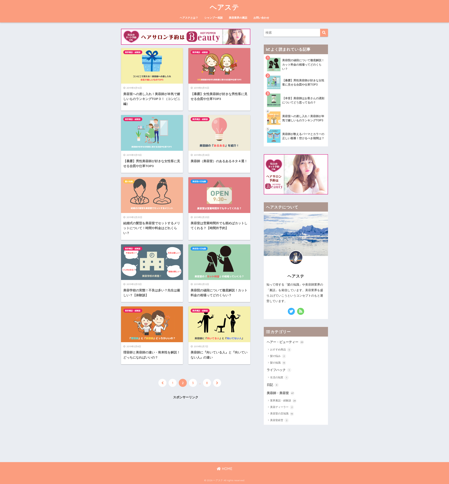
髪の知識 (129, 181)
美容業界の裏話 (238, 17)
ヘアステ (224, 7)
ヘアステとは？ (189, 17)
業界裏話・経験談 (132, 52)
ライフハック (278, 370)
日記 (272, 385)
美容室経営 (278, 420)
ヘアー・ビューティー (285, 342)
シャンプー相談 (213, 17)
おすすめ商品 (280, 349)
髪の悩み (277, 355)
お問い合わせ (261, 17)
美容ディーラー (281, 406)
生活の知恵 (278, 377)
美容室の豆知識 (199, 181)
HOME (226, 468)
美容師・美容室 (280, 393)
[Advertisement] (185, 427)
